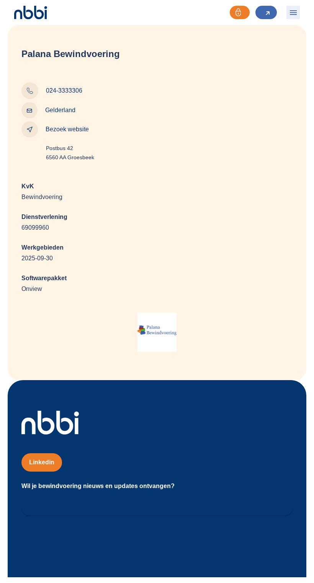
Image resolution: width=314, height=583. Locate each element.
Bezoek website (67, 129)
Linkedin (41, 462)
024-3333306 (64, 90)
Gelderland (60, 110)
